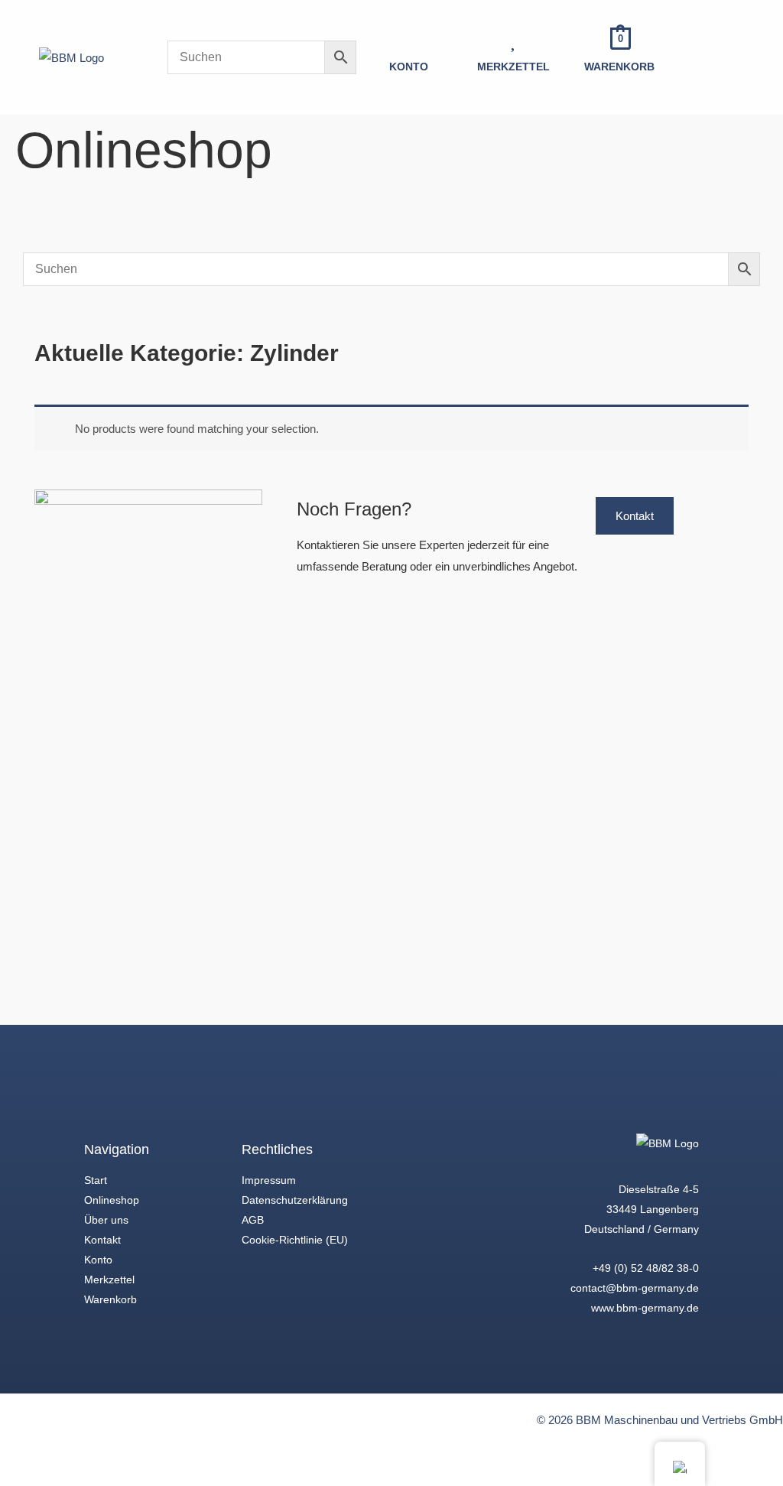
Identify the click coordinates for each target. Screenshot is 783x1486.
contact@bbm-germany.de (634, 1288)
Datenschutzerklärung (295, 1200)
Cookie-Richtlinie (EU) (295, 1240)
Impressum (269, 1180)
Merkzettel (109, 1279)
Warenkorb (110, 1299)
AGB (253, 1220)
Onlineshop (111, 1200)
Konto (98, 1260)
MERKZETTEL (513, 67)
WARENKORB (619, 67)
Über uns (106, 1220)
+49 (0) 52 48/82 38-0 (646, 1268)
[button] (731, 57)
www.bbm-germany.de (645, 1308)
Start (95, 1180)
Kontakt (102, 1240)
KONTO (408, 67)
